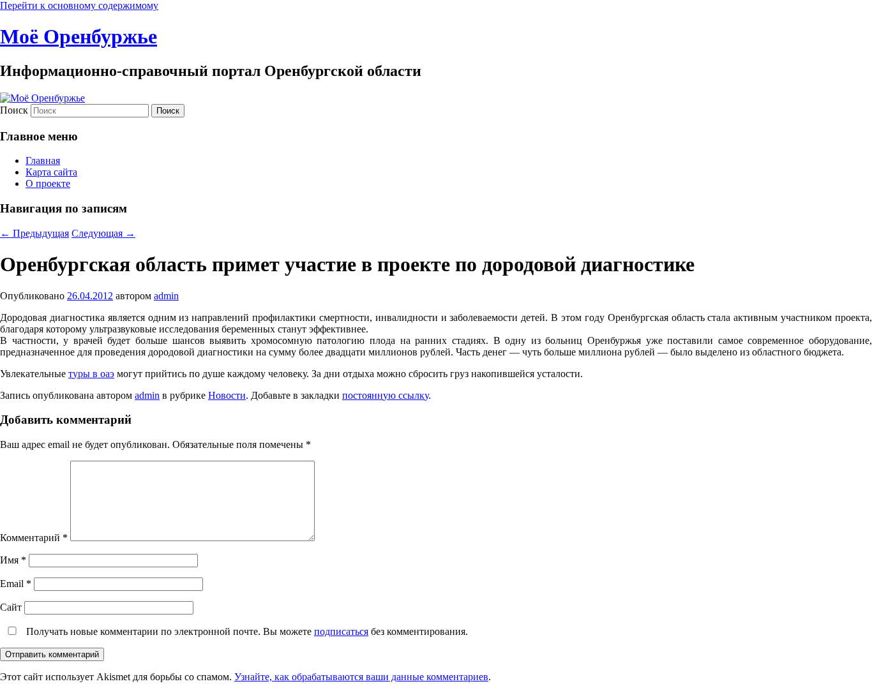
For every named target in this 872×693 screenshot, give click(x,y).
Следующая (103, 233)
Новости (227, 395)
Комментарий (34, 537)
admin (166, 295)
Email (15, 583)
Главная (43, 160)
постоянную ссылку (385, 395)
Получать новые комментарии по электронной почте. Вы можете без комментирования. (246, 631)
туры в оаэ (91, 373)
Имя (13, 560)
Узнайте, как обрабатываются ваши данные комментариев (361, 676)
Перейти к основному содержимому (79, 5)
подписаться (341, 631)
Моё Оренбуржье (78, 36)
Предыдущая (34, 233)
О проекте (48, 183)
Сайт (11, 607)
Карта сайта (51, 172)
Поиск (14, 110)
